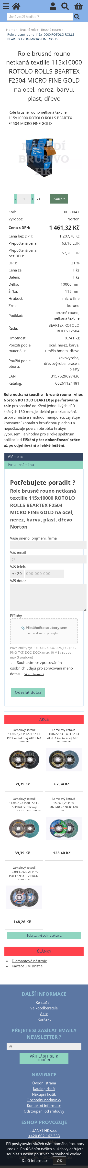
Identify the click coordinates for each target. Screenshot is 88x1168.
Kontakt (44, 1019)
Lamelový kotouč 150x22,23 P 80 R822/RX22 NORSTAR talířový (63, 804)
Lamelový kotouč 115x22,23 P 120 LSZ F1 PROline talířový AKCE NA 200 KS (24, 735)
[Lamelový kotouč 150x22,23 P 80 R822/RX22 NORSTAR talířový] (64, 829)
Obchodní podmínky (44, 1100)
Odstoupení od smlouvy (44, 1111)
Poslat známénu (21, 464)
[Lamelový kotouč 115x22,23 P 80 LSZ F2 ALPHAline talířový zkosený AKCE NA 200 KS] (24, 829)
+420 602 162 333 (44, 1135)
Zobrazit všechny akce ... (44, 935)
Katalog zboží (44, 1088)
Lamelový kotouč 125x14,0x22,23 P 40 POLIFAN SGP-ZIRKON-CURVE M (24, 872)
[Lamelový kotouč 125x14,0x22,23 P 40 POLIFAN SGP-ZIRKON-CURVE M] (24, 898)
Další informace (35, 1160)
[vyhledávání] (67, 7)
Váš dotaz (15, 456)
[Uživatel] (56, 7)
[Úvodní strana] (19, 7)
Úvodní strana (44, 1083)
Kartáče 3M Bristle (27, 966)
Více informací (34, 674)
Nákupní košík (44, 1094)
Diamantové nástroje (29, 960)
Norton (73, 219)
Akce (44, 1013)
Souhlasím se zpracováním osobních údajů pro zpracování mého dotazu (41, 668)
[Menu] (6, 6)
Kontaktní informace (44, 1105)
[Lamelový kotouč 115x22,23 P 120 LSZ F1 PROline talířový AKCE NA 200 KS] (24, 760)
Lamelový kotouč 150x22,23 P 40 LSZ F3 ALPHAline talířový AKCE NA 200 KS (63, 735)
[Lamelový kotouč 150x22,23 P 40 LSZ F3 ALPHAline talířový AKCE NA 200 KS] (64, 760)
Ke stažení (44, 1002)
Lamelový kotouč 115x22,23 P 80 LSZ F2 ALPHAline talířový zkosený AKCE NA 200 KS (24, 804)
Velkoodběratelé (44, 1008)
